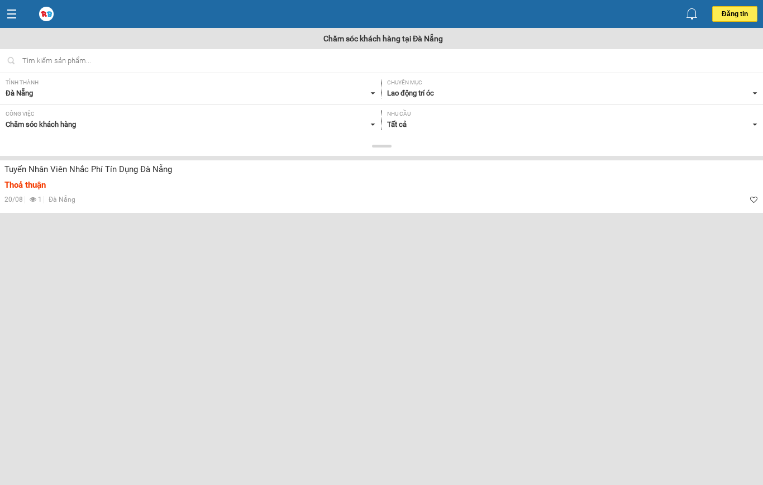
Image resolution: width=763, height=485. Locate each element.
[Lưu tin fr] (753, 199)
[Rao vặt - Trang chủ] (47, 14)
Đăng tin (735, 14)
